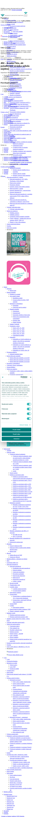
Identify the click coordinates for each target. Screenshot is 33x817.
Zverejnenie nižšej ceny (12, 562)
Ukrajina (9, 226)
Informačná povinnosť (15, 680)
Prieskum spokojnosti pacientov (17, 615)
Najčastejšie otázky (14, 115)
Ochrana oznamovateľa (12, 734)
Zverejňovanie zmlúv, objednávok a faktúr (17, 754)
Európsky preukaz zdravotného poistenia (20, 186)
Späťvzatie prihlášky (18, 31)
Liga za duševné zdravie (16, 775)
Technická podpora (8, 141)
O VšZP (6, 96)
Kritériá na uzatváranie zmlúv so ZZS (22, 484)
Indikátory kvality (11, 613)
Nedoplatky (16, 305)
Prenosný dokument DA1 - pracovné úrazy (20, 190)
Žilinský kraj (10, 809)
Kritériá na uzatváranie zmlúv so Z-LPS (22, 491)
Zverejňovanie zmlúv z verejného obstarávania (21, 767)
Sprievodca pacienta (11, 227)
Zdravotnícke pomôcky (15, 592)
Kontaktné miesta (8, 794)
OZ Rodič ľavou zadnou (16, 786)
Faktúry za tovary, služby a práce (21, 766)
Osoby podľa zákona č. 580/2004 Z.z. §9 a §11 (18, 646)
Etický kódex (10, 672)
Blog (5, 102)
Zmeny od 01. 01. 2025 (18, 329)
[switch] (29, 409)
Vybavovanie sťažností (9, 137)
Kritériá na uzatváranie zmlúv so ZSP (22, 493)
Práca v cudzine (10, 99)
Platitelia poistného (14, 309)
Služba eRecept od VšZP (16, 555)
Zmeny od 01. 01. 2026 (18, 328)
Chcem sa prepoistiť (17, 10)
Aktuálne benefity (8, 114)
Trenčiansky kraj (11, 805)
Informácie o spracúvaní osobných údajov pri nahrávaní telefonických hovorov (21, 713)
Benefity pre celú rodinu (9, 43)
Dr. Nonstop (7, 31)
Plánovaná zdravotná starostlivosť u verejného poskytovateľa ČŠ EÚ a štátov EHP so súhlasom (21, 196)
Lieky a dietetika (14, 635)
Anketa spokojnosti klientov (13, 224)
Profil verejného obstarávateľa (14, 769)
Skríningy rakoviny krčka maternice (21, 175)
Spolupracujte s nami (9, 135)
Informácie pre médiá (12, 663)
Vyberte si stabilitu (8, 33)
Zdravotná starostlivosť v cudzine (15, 177)
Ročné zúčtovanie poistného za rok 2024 (20, 359)
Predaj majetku (10, 771)
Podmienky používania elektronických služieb (18, 736)
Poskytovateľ (7, 449)
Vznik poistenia (13, 33)
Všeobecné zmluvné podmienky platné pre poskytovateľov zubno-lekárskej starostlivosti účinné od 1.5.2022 (22, 458)
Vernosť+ (6, 29)
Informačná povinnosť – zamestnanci (19, 717)
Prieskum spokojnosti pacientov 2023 (19, 617)
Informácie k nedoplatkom (16, 303)
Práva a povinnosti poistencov (17, 41)
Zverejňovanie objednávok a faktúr (18, 760)
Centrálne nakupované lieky (19, 588)
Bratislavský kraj (11, 798)
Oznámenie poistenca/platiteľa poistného (19, 216)
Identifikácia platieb (17, 298)
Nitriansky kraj (10, 801)
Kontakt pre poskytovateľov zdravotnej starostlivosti (19, 643)
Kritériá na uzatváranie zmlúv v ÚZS (22, 486)
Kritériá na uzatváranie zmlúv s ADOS (22, 488)
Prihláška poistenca (14, 213)
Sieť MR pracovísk (17, 534)
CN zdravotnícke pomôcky (19, 590)
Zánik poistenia (13, 37)
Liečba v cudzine (17, 581)
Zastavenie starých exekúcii (19, 307)
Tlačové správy (13, 665)
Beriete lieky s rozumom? (16, 782)
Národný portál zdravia (15, 780)
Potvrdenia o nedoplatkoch (13, 363)
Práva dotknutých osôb (18, 695)
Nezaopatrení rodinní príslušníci (17, 112)
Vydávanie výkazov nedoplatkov (15, 365)
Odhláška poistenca (14, 214)
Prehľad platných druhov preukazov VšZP (20, 609)
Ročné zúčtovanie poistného (13, 356)
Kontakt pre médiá (14, 668)
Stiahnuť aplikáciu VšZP (13, 816)
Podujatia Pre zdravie (12, 54)
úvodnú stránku (13, 78)
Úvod (2, 59)
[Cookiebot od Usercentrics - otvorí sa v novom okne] (20, 377)
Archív (14, 471)
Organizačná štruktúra (12, 661)
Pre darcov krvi (7, 120)
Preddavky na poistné (15, 294)
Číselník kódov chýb (15, 585)
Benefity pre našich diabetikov (17, 70)
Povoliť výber (16, 434)
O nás (5, 657)
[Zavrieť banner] (30, 377)
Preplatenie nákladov (15, 184)
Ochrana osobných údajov (13, 678)
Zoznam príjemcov (17, 689)
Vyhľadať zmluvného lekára (13, 207)
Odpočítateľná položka (18, 335)
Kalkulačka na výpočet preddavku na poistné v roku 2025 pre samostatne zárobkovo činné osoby (22, 346)
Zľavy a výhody (8, 30)
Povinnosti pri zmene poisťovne (17, 26)
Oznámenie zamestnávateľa (16, 374)
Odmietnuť (16, 438)
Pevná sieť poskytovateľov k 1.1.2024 (19, 119)
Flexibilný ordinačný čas (16, 630)
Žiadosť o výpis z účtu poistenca (18, 222)
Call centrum (7, 131)
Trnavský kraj (10, 807)
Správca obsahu (7, 139)
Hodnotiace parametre (15, 503)
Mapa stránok (24, 164)
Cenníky (12, 605)
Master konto (13, 290)
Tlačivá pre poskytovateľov (13, 624)
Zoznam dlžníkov (11, 367)
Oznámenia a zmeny (15, 326)
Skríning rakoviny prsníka (19, 173)
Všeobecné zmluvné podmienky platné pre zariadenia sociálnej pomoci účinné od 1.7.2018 (22, 467)
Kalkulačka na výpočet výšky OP (21, 350)
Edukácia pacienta (14, 631)
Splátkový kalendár (14, 324)
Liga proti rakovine (14, 779)
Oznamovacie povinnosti (16, 87)
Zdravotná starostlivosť (12, 117)
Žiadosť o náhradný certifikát (17, 611)
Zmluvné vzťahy (11, 452)
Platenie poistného (11, 292)
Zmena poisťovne (14, 29)
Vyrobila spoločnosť (8, 166)
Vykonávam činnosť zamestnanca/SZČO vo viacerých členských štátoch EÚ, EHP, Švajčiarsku (20, 108)
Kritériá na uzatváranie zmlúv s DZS (22, 489)
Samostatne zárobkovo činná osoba (21, 315)
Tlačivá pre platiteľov (12, 369)
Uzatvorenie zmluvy (15, 626)
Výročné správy (11, 670)
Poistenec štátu (16, 320)
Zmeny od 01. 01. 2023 (18, 333)
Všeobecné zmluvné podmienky (17, 454)
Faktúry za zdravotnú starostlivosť (21, 764)
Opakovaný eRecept (15, 557)
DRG (8, 560)
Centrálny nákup (14, 587)
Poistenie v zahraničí (15, 93)
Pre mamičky (10, 76)
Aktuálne (9, 450)
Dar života (12, 777)
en (6, 816)
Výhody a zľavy (5, 112)
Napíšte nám (7, 132)
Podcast (5, 124)
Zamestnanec (16, 311)
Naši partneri (10, 773)
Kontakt (3, 816)
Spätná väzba (7, 134)
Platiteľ (5, 287)
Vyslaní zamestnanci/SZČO (16, 100)
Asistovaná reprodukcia (18, 572)
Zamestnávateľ (16, 313)
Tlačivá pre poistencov (12, 211)
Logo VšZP (13, 666)
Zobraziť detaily (24, 425)
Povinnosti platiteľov (12, 352)
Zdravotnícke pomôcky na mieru (18, 138)
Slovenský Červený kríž (15, 784)
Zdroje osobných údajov (19, 683)
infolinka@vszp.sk (11, 90)
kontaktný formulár (16, 91)
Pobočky (6, 130)
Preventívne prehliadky (15, 84)
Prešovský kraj (10, 803)
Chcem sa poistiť (11, 24)
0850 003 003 (11, 88)
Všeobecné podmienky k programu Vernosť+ (21, 747)
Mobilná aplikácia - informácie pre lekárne (17, 559)
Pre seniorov (7, 117)
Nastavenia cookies (8, 138)
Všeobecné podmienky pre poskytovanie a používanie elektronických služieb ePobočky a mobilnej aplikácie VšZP (21, 739)
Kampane (6, 813)
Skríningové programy (15, 168)
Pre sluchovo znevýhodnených (14, 97)
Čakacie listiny (13, 140)
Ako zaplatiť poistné (15, 296)
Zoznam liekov (13, 594)
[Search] (1, 816)
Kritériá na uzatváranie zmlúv (17, 474)
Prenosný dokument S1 (15, 113)
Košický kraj (10, 799)
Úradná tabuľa (7, 105)
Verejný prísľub (13, 473)
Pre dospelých (7, 116)
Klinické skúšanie (17, 570)
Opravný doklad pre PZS (16, 545)
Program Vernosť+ (11, 48)
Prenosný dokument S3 (15, 192)
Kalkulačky (12, 337)
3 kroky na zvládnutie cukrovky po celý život (21, 69)
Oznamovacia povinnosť (19, 42)
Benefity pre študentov (15, 95)
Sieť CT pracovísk (17, 536)
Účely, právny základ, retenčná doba (22, 681)
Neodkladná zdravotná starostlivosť (21, 568)
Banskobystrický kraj (12, 796)
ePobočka (9, 288)
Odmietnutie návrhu (18, 145)
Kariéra (8, 752)
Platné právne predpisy (15, 183)
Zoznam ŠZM (13, 603)
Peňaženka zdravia (11, 46)
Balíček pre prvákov (12, 56)
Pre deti (5, 119)
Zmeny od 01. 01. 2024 (18, 331)
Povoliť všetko (16, 429)
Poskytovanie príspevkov (19, 575)
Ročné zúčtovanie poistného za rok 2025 (20, 358)
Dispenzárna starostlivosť (16, 127)
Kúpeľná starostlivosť (15, 128)
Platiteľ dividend (17, 322)
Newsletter (6, 810)
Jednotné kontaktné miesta (19, 44)
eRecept (9, 553)
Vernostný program (8, 123)
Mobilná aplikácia (11, 61)
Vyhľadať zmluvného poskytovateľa (15, 622)
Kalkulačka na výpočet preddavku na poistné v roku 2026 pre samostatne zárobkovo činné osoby (22, 341)
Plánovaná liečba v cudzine (16, 188)
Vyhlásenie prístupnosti (9, 142)
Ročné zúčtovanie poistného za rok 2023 (20, 361)
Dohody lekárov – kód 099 (16, 633)
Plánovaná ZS (16, 577)
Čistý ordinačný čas (14, 628)
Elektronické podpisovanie (16, 542)
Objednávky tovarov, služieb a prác (21, 762)
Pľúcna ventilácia (14, 637)
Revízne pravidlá (14, 583)
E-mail (2, 56)
